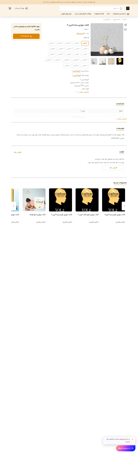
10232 (52, 54)
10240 (67, 66)
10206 (85, 43)
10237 (49, 60)
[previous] (124, 206)
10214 (61, 49)
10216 (85, 54)
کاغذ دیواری (116, 19)
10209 (59, 43)
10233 (84, 60)
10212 (77, 49)
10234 (75, 60)
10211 (85, 49)
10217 (77, 54)
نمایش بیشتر (122, 119)
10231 (60, 54)
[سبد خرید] (10, 8)
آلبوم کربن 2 (106, 19)
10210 (51, 43)
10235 (66, 60)
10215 (52, 49)
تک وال (125, 19)
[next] (13, 206)
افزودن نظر (17, 152)
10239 (76, 66)
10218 (69, 54)
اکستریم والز (80, 33)
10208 (68, 43)
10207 (76, 43)
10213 (69, 49)
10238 (85, 66)
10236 (58, 60)
